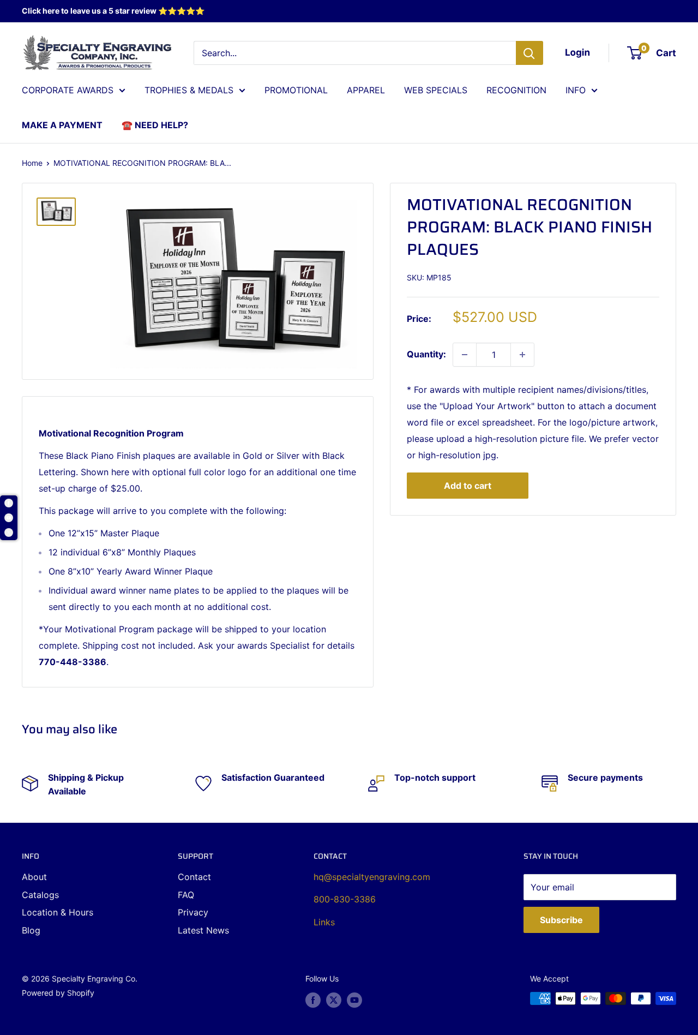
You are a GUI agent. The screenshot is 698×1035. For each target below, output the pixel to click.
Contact (194, 876)
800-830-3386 (345, 899)
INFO (575, 90)
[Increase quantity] (522, 354)
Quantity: (426, 354)
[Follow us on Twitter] (333, 999)
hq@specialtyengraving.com (372, 876)
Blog (31, 930)
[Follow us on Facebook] (313, 999)
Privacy (193, 912)
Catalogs (40, 894)
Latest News (203, 930)
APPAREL (366, 90)
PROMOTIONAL (296, 90)
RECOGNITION (516, 90)
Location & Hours (57, 912)
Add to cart (467, 485)
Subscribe (561, 919)
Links (324, 922)
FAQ (186, 894)
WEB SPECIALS (435, 90)
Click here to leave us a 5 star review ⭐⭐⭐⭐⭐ (113, 10)
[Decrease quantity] (464, 354)
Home (32, 162)
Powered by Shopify (58, 992)
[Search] (529, 53)
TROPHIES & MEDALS (189, 90)
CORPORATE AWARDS (67, 90)
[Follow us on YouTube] (354, 999)
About (34, 876)
